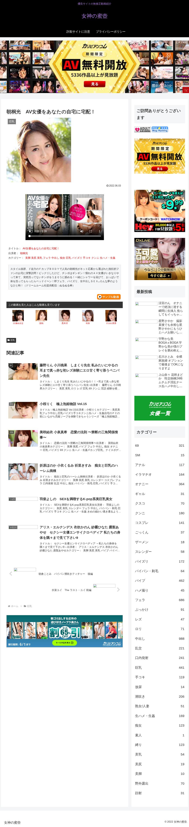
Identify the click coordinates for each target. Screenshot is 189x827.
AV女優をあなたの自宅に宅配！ (41, 248)
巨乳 (13, 340)
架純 (41, 323)
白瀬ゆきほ (18, 323)
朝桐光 (24, 253)
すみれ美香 (111, 323)
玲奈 (88, 323)
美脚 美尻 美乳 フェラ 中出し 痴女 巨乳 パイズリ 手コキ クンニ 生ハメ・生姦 (70, 257)
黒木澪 (65, 323)
